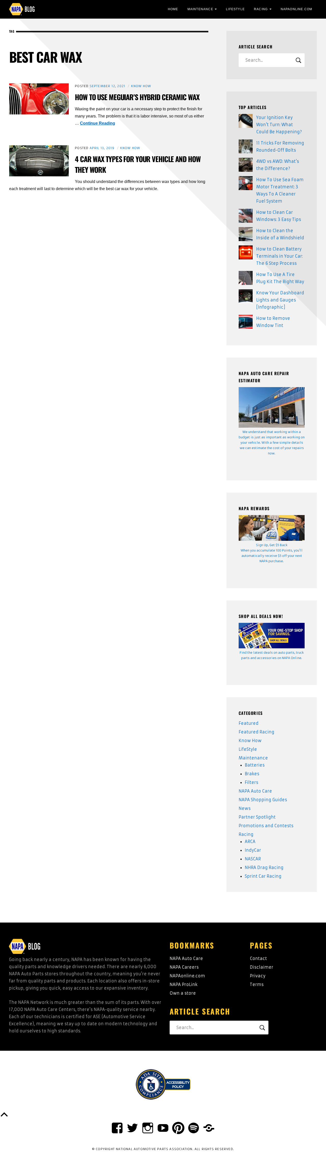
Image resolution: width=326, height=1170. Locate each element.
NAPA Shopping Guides (263, 799)
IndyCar (253, 850)
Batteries (255, 765)
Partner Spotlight (257, 817)
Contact (258, 958)
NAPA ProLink (183, 984)
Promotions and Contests (266, 825)
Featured (249, 723)
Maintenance (200, 9)
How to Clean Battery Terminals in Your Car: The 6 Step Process (279, 256)
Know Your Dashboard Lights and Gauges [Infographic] (280, 300)
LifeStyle (235, 9)
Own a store (183, 993)
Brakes (252, 773)
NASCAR (253, 858)
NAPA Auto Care (255, 791)
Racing (261, 9)
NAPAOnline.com (297, 9)
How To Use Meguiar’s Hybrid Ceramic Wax (137, 97)
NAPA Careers (184, 967)
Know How (141, 86)
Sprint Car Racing (263, 876)
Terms (257, 984)
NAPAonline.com (187, 975)
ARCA (250, 841)
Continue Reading (97, 123)
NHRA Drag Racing (264, 867)
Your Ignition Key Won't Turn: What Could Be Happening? (279, 124)
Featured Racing (256, 731)
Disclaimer (261, 967)
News (245, 808)
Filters (251, 782)
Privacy (257, 975)
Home (173, 9)
